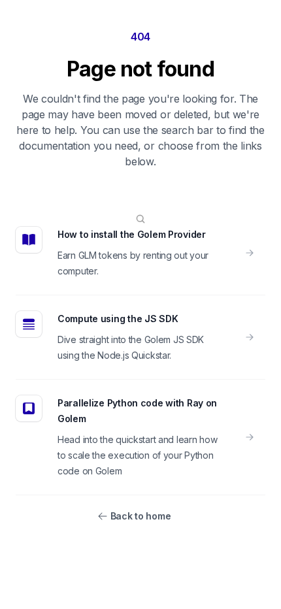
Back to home (140, 515)
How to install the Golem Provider (132, 234)
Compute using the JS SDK (118, 318)
